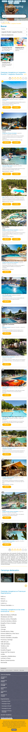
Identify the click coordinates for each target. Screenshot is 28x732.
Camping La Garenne (9, 355)
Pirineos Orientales (7, 605)
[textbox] (14, 16)
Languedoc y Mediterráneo (8, 656)
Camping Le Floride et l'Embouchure (9, 129)
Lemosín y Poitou (6, 658)
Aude (3, 596)
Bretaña (3, 625)
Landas (3, 654)
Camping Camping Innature (11, 97)
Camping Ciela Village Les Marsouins (10, 226)
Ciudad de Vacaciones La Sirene (12, 508)
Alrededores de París (7, 617)
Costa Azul (4, 648)
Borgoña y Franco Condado (8, 623)
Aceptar (14, 729)
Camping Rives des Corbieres (11, 293)
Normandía (4, 662)
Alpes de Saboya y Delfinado (9, 615)
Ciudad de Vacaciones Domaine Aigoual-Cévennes (12, 323)
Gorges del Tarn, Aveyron (8, 652)
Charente (3, 627)
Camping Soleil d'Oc (8, 164)
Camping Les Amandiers (10, 446)
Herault (4, 601)
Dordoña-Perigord (6, 650)
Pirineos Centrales (6, 635)
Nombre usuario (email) (6, 717)
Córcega (3, 629)
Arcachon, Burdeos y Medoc (9, 621)
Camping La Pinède (8, 476)
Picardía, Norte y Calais (7, 631)
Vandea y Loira (5, 646)
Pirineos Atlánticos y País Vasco (10, 633)
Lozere (4, 603)
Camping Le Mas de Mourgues (12, 386)
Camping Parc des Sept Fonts (12, 417)
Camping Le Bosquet (9, 539)
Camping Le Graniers (9, 195)
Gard (3, 598)
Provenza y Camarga (6, 639)
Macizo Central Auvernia (8, 660)
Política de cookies (16, 727)
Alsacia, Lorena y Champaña (9, 619)
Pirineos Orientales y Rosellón (9, 637)
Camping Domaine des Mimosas (12, 261)
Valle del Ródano (5, 644)
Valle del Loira (4, 642)
